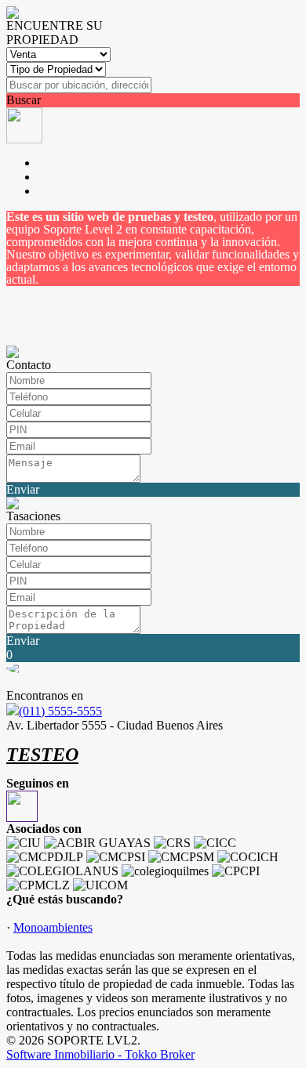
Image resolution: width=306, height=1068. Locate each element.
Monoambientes (53, 927)
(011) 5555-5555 (60, 711)
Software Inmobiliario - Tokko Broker (100, 1054)
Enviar (22, 489)
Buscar (23, 100)
